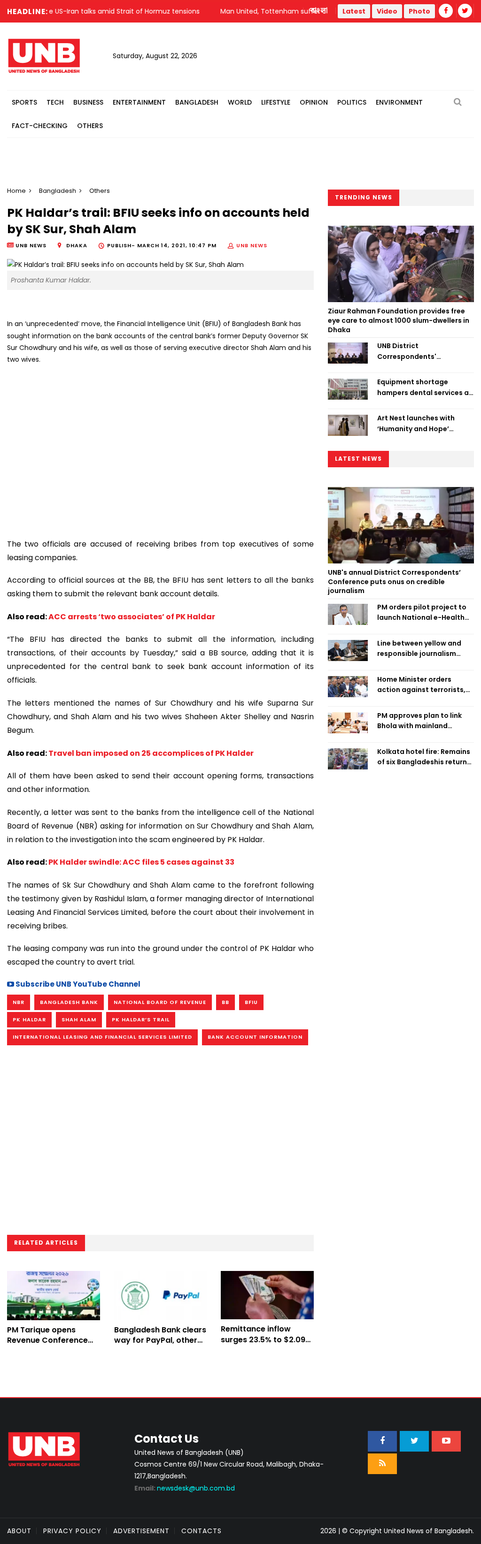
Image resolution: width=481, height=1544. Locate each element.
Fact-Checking (40, 125)
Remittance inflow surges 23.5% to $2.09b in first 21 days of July (265, 1339)
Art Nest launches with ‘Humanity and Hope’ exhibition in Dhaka (416, 423)
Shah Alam (79, 1019)
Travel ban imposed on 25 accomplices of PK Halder (151, 753)
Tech (55, 102)
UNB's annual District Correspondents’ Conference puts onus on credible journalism (394, 581)
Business (88, 102)
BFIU (251, 1002)
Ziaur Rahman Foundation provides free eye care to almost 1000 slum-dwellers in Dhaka (398, 320)
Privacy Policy (72, 1531)
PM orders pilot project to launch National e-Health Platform (421, 612)
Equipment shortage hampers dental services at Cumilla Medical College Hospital (424, 387)
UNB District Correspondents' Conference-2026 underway (408, 351)
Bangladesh (196, 102)
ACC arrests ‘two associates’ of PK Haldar (131, 616)
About (19, 1531)
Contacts (201, 1531)
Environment (399, 102)
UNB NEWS (251, 245)
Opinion (314, 102)
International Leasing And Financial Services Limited (102, 1037)
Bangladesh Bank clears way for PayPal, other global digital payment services (160, 1345)
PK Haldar (29, 1019)
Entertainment (139, 102)
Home (16, 190)
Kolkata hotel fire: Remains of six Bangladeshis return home (423, 757)
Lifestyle (275, 102)
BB (225, 1002)
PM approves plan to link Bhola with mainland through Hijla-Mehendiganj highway (424, 721)
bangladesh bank (69, 1002)
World (240, 102)
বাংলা (319, 10)
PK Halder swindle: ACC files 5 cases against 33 (141, 862)
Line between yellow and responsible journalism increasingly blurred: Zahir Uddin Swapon (422, 649)
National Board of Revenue (160, 1002)
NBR (18, 1002)
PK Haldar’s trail (141, 1019)
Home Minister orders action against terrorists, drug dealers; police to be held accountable (421, 685)
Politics (351, 102)
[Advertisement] (160, 447)
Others (90, 125)
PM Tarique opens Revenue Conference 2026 (47, 1340)
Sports (24, 102)
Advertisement (141, 1531)
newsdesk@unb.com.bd (184, 1488)
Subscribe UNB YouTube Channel (77, 984)
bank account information (255, 1037)
